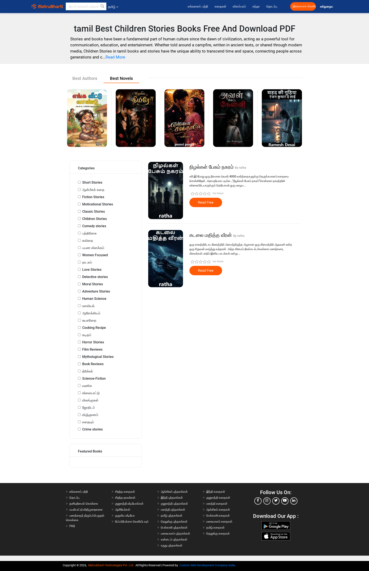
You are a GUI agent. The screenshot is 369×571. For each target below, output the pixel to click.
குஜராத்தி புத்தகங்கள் (174, 503)
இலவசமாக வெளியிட (304, 6)
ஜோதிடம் (88, 408)
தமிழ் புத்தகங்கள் (171, 515)
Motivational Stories (97, 204)
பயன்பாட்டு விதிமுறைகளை (86, 509)
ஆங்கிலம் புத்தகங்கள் (174, 491)
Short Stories (92, 182)
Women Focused (95, 255)
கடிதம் (86, 335)
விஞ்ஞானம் (90, 415)
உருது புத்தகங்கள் (171, 545)
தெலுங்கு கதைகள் (218, 533)
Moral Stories (92, 284)
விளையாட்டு (91, 393)
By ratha (240, 167)
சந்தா (256, 6)
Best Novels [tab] (121, 78)
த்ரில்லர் (87, 371)
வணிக (87, 386)
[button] (102, 6)
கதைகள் (220, 6)
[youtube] (284, 501)
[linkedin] (293, 501)
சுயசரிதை (89, 320)
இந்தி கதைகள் (215, 491)
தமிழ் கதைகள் (215, 527)
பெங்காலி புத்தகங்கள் (174, 527)
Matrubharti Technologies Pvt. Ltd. (111, 565)
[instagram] (267, 501)
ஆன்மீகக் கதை (93, 190)
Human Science (94, 299)
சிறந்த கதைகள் (125, 491)
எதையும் (88, 422)
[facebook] (258, 501)
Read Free (206, 202)
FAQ (72, 526)
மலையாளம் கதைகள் (219, 521)
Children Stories (94, 219)
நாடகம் (87, 262)
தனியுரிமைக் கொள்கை (83, 503)
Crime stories (92, 429)
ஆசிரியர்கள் (122, 509)
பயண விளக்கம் (93, 248)
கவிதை (87, 241)
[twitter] (276, 501)
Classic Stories (93, 211)
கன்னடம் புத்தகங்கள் (174, 539)
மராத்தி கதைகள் (216, 503)
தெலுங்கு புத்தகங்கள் (174, 521)
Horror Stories (93, 342)
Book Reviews (93, 364)
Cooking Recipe (94, 328)
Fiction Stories (93, 197)
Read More (115, 57)
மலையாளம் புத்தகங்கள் (175, 533)
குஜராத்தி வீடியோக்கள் (129, 503)
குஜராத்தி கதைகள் (218, 497)
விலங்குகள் (90, 400)
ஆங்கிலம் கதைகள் (218, 509)
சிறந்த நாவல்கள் (125, 497)
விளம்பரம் (239, 6)
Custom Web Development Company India (207, 565)
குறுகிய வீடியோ (125, 515)
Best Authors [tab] (84, 78)
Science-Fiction (94, 378)
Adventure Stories (96, 291)
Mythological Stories (98, 357)
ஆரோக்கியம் (91, 313)
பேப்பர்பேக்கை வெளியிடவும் (132, 521)
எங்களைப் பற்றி (198, 6)
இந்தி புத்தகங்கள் (172, 497)
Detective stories (95, 277)
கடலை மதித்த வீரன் (211, 235)
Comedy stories (94, 226)
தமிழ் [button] (111, 7)
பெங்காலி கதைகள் (218, 515)
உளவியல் (88, 306)
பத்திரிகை (89, 233)
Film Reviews (92, 349)
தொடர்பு (271, 6)
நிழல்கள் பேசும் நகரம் (212, 167)
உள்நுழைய (327, 6)
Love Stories (91, 270)
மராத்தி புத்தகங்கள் (173, 509)
